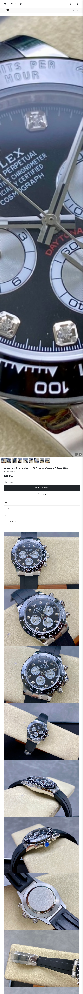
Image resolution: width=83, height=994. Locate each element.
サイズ (7, 509)
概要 (6, 502)
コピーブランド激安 (14, 3)
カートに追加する (43, 488)
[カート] (74, 4)
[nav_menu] (77, 3)
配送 (6, 515)
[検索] (70, 4)
